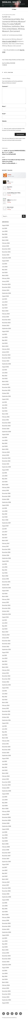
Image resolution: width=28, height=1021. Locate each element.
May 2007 (4, 873)
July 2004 (4, 970)
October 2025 (5, 255)
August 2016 (5, 561)
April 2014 (4, 629)
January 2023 (5, 352)
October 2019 (5, 464)
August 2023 (5, 331)
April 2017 (4, 537)
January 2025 (5, 281)
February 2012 (5, 705)
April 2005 (5, 947)
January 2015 (5, 602)
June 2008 (5, 835)
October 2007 (5, 858)
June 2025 (4, 266)
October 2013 (5, 646)
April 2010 (4, 770)
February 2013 (5, 670)
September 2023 (6, 328)
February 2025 (6, 278)
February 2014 (5, 634)
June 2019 (4, 475)
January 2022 (5, 384)
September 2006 (6, 897)
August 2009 (5, 793)
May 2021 (4, 408)
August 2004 (5, 967)
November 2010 (6, 749)
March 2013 (5, 667)
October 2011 (5, 717)
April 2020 (5, 446)
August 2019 (5, 470)
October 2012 (5, 682)
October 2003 (5, 997)
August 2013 (5, 652)
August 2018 (5, 505)
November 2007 (6, 855)
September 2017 (6, 523)
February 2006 (6, 917)
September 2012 (6, 685)
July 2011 (4, 726)
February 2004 (6, 985)
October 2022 (5, 361)
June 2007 (4, 870)
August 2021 (5, 399)
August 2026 (5, 225)
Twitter (10, 72)
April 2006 (5, 911)
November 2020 (6, 425)
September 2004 (6, 964)
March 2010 (5, 773)
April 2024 (5, 308)
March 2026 (5, 240)
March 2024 (5, 311)
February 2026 (6, 243)
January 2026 (5, 246)
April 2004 (5, 979)
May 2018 (4, 514)
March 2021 (5, 414)
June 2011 (4, 729)
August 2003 (5, 1003)
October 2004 (5, 961)
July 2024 (4, 299)
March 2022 (5, 381)
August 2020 (5, 434)
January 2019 (5, 490)
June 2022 (4, 372)
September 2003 (6, 1000)
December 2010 (6, 746)
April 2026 (5, 237)
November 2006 (6, 891)
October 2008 (5, 823)
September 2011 (6, 720)
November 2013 (6, 643)
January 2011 (5, 743)
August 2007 (5, 864)
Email (4, 113)
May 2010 (4, 767)
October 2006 (5, 894)
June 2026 (4, 231)
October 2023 (5, 325)
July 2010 (4, 761)
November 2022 (6, 358)
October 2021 (5, 393)
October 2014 (5, 611)
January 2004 (5, 988)
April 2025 (5, 272)
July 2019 (4, 472)
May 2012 (4, 696)
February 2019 (5, 487)
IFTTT (5, 65)
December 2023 (6, 319)
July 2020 (4, 437)
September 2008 (6, 826)
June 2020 (4, 440)
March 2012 (5, 702)
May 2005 (4, 944)
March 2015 (5, 596)
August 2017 (5, 525)
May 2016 (4, 570)
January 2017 (5, 546)
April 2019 (4, 481)
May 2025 (4, 269)
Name (4, 106)
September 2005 (6, 932)
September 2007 (6, 861)
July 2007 (4, 867)
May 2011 (4, 732)
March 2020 (5, 449)
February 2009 (6, 811)
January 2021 (5, 419)
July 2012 (4, 690)
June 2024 (4, 302)
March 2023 (5, 346)
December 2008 (6, 817)
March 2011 (5, 738)
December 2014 (6, 605)
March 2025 (5, 275)
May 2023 (4, 340)
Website (4, 121)
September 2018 (6, 502)
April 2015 (4, 593)
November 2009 (6, 785)
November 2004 (6, 958)
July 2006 (4, 902)
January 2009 (5, 814)
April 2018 (4, 517)
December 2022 (6, 355)
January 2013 (5, 673)
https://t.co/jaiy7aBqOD (9, 41)
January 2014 (5, 637)
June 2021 (4, 405)
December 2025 (6, 249)
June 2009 (5, 799)
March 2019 (5, 484)
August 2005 (5, 935)
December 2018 (6, 493)
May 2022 (4, 375)
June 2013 (4, 658)
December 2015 (6, 581)
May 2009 (4, 802)
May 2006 (4, 908)
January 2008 (5, 849)
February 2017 (5, 543)
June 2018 (4, 511)
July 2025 (4, 263)
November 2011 (6, 714)
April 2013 (4, 664)
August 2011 (5, 723)
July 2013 (4, 655)
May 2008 (4, 838)
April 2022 (4, 378)
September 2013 (6, 649)
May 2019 (4, 478)
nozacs (9, 174)
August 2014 (5, 617)
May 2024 (4, 305)
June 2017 (4, 531)
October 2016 (5, 555)
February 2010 (5, 776)
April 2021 (4, 411)
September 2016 (6, 558)
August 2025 (5, 260)
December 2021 (6, 387)
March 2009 (5, 808)
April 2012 (4, 699)
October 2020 (5, 428)
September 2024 (6, 293)
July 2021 (4, 402)
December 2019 (6, 458)
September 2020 (6, 431)
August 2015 (5, 590)
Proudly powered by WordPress (9, 1017)
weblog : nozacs (11, 2)
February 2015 (5, 599)
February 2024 (6, 313)
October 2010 (5, 752)
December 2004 (6, 955)
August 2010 (5, 758)
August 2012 (5, 687)
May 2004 (4, 976)
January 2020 (5, 455)
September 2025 (6, 257)
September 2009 (6, 791)
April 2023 (5, 343)
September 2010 (6, 755)
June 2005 (5, 941)
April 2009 (5, 805)
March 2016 (5, 576)
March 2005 (5, 950)
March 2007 (5, 879)
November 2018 (6, 496)
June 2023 (4, 337)
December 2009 (6, 782)
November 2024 (6, 287)
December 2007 (6, 852)
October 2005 (5, 929)
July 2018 (4, 508)
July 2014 (4, 620)
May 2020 (4, 443)
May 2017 (4, 534)
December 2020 (6, 422)
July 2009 (4, 796)
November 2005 (6, 926)
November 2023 (6, 322)
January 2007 (5, 885)
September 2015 (6, 587)
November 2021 (6, 390)
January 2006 (5, 920)
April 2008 (5, 841)
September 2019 (6, 467)
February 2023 (6, 349)
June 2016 (4, 567)
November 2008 (6, 820)
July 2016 (4, 564)
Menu (14, 9)
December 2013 (6, 640)
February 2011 (5, 740)
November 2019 (6, 461)
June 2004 (5, 973)
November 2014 (6, 608)
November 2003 (6, 994)
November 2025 (6, 252)
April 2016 (4, 573)
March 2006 (5, 914)
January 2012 (5, 708)
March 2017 (5, 540)
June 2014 (4, 623)
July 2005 (4, 938)
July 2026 (4, 228)
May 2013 (4, 661)
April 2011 (4, 735)
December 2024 (6, 284)
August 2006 (5, 900)
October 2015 (5, 584)
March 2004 (5, 982)
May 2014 (4, 626)
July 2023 (4, 334)
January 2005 (5, 953)
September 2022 (6, 364)
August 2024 (5, 296)
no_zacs (12, 14)
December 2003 (6, 991)
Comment (5, 86)
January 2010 (5, 779)
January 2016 (5, 578)
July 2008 (4, 832)
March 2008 (5, 844)
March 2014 (5, 632)
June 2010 (4, 764)
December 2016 (6, 549)
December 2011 (6, 711)
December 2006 (6, 888)
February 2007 (6, 882)
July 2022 (4, 369)
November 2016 (6, 552)
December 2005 (6, 923)
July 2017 (4, 528)
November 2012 (6, 679)
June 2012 (4, 693)
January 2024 (5, 316)
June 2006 (5, 905)
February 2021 (5, 417)
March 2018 (5, 520)
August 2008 (5, 829)
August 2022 (5, 366)
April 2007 (5, 876)
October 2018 (5, 499)
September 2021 (6, 396)
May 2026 (4, 234)
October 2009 (5, 788)
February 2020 (6, 452)
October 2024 (5, 290)
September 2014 (6, 614)
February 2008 (6, 846)
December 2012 (6, 676)
